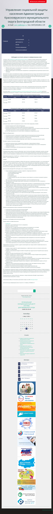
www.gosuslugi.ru (34, 279)
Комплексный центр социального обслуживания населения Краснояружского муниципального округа (27, 342)
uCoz (52, 510)
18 (22, 326)
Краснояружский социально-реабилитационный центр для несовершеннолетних (26, 347)
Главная (5, 41)
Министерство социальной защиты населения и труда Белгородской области (27, 351)
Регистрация (25, 297)
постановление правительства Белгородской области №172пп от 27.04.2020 (26, 91)
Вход (30, 297)
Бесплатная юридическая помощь (27, 371)
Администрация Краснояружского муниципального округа (27, 339)
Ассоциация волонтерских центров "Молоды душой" (26, 375)
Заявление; (8, 223)
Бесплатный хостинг (46, 510)
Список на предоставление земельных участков (26, 367)
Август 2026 (26, 316)
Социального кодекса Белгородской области (18, 59)
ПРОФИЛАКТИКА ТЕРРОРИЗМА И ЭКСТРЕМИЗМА (26, 363)
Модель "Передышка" (24, 379)
